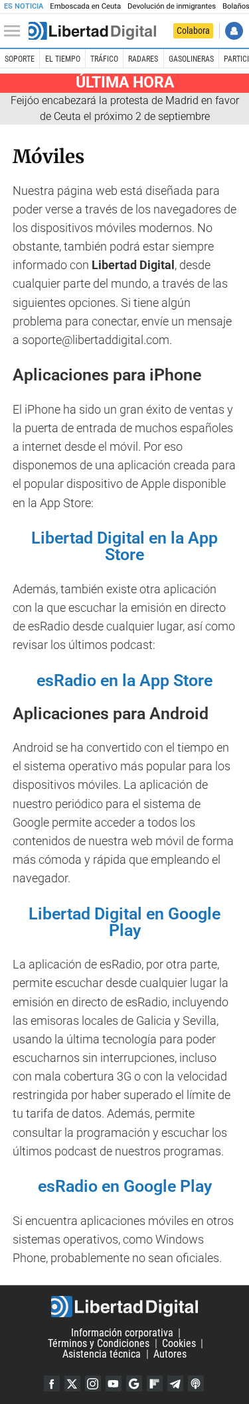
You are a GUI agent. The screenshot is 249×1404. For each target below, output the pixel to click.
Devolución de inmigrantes (171, 6)
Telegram (175, 1383)
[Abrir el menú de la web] (15, 31)
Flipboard (155, 1383)
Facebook (52, 1383)
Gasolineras (191, 59)
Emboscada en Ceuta (85, 6)
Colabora (193, 30)
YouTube (114, 1383)
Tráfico (104, 59)
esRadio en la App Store (124, 680)
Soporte (20, 59)
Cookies (179, 1343)
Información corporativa (122, 1332)
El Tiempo (62, 59)
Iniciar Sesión (234, 31)
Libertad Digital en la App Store (124, 546)
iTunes (196, 1383)
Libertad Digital (124, 1306)
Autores (170, 1354)
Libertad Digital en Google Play (124, 922)
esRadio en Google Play (125, 1186)
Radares (143, 59)
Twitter (72, 1383)
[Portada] (92, 31)
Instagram (93, 1383)
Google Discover (134, 1383)
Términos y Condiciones (98, 1343)
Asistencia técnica (101, 1354)
